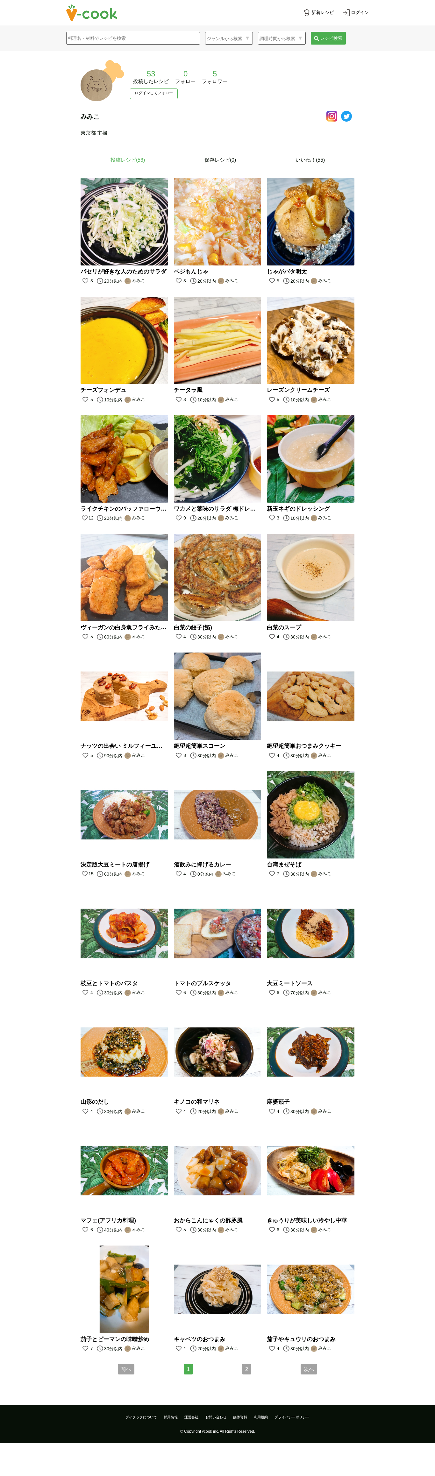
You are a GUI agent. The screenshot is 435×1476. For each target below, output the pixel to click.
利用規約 (261, 1417)
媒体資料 (240, 1417)
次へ (309, 1369)
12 (91, 517)
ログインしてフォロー (154, 93)
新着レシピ (322, 12)
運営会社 (191, 1417)
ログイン (360, 12)
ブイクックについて (141, 1417)
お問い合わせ (215, 1417)
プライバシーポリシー (292, 1417)
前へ (126, 1369)
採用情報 (171, 1417)
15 (91, 873)
